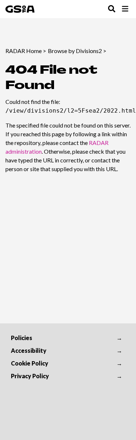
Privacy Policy (30, 375)
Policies (21, 337)
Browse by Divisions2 (75, 50)
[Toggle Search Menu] (111, 9)
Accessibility (28, 350)
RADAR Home (23, 50)
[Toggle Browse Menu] (125, 9)
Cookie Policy (29, 363)
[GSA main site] (19, 9)
